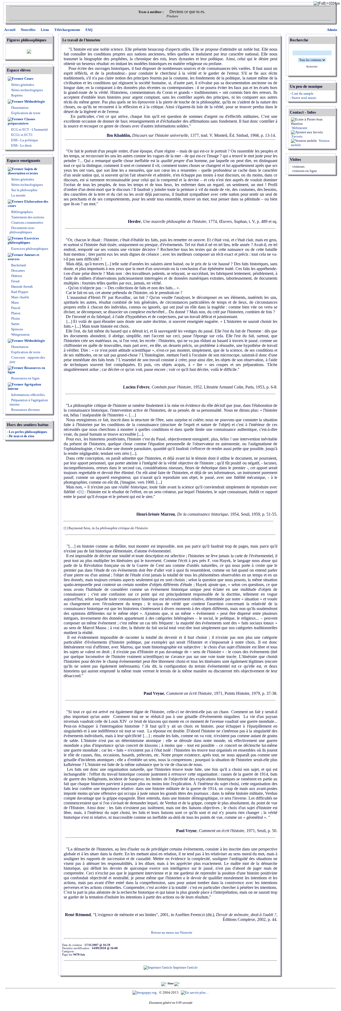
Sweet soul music (304, 98)
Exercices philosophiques (23, 240)
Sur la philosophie (24, 190)
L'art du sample (303, 93)
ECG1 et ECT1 (21, 135)
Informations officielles (27, 395)
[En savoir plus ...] (195, 992)
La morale (18, 195)
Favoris (296, 136)
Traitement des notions (27, 217)
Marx (14, 302)
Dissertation (20, 108)
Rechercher (312, 66)
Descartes (17, 270)
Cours (28, 79)
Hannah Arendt (21, 286)
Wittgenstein (20, 334)
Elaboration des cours (28, 203)
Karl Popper (19, 292)
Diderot (16, 276)
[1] (81, 492)
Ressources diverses (25, 410)
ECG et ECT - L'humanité (29, 129)
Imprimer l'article (185, 967)
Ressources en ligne (26, 370)
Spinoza (16, 329)
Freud (14, 281)
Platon (15, 313)
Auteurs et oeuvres (23, 257)
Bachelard (18, 265)
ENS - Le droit (21, 145)
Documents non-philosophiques (22, 230)
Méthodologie (34, 101)
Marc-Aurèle (19, 297)
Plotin (15, 318)
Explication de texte (25, 113)
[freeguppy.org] (144, 992)
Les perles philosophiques (28, 432)
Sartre (14, 324)
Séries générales (22, 85)
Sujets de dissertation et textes (23, 171)
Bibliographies (22, 212)
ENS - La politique (24, 140)
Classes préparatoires (21, 121)
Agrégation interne (24, 386)
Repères (17, 95)
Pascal (15, 308)
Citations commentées (27, 222)
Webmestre (299, 128)
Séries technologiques (27, 90)
